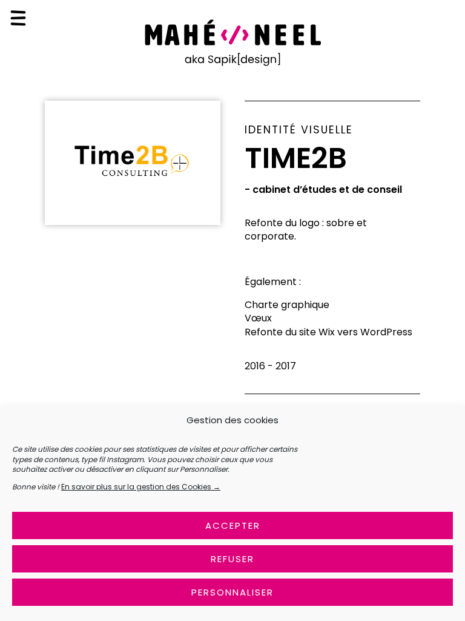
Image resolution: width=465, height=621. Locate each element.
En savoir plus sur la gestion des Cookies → (140, 487)
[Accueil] (232, 64)
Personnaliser (232, 592)
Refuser (232, 558)
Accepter (232, 525)
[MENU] (18, 18)
